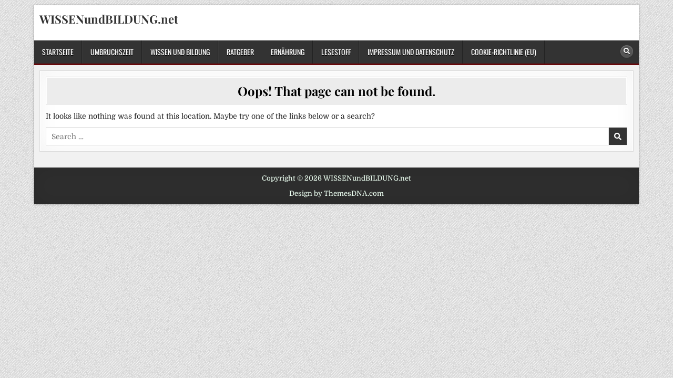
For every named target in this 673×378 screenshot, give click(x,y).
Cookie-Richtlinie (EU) (503, 51)
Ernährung (287, 51)
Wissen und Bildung (180, 51)
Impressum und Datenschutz (411, 51)
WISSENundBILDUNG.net (108, 19)
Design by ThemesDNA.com (336, 193)
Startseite (58, 51)
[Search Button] (626, 51)
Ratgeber (240, 51)
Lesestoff (336, 51)
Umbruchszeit (112, 51)
